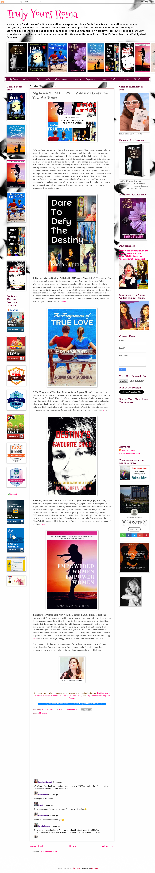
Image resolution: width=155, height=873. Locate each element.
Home (72, 846)
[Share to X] (86, 709)
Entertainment (61, 79)
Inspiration (91, 79)
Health (47, 79)
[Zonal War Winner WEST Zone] (15, 524)
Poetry (103, 79)
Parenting (76, 79)
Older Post (108, 846)
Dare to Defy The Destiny (72, 695)
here (64, 301)
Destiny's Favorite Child (52, 695)
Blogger (94, 868)
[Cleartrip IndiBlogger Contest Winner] (15, 331)
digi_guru (76, 868)
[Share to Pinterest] (91, 709)
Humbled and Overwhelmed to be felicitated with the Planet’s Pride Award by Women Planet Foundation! (133, 254)
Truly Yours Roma (42, 13)
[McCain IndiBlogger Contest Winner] (15, 438)
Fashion (114, 79)
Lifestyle (26, 79)
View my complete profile (130, 454)
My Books (14, 79)
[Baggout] (12, 494)
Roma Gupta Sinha (129, 450)
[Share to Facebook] (89, 709)
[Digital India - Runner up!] (15, 552)
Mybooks (43, 713)
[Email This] (82, 709)
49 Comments (71, 709)
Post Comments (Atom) (50, 851)
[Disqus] (72, 745)
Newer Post (36, 846)
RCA (37, 79)
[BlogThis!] (84, 709)
